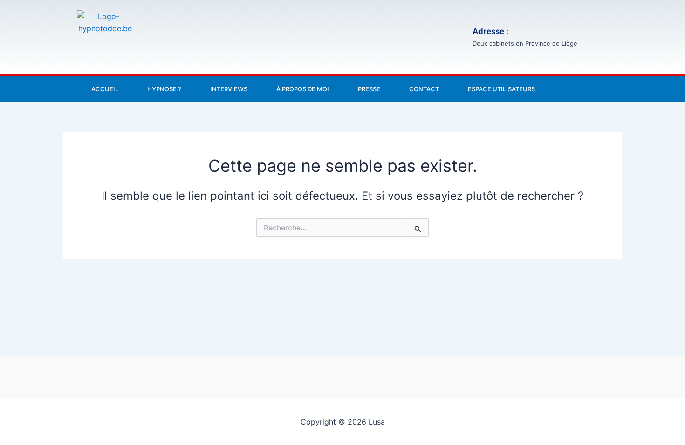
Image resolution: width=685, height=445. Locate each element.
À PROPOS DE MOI (302, 89)
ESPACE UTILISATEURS (501, 89)
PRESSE (369, 89)
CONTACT (424, 89)
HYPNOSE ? (164, 89)
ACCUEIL (104, 89)
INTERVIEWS (228, 89)
